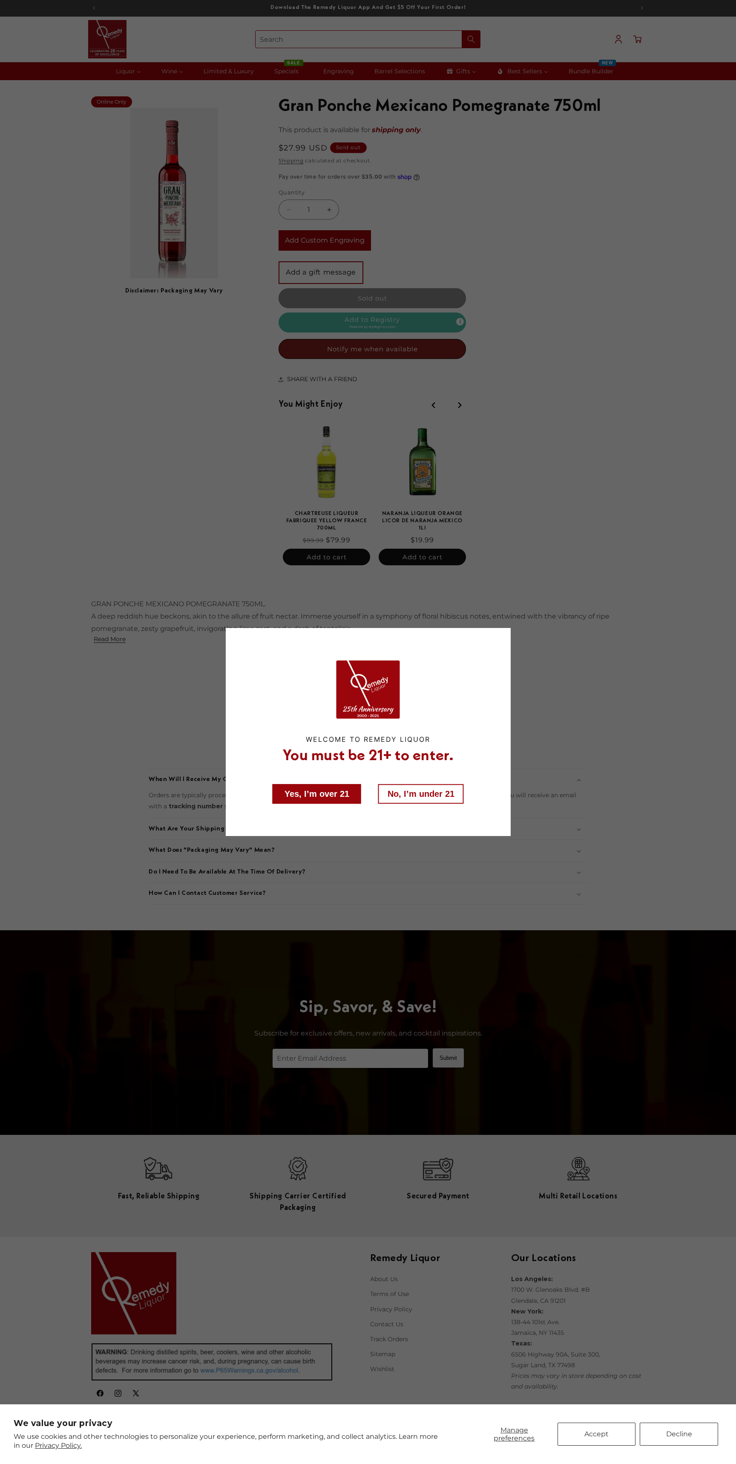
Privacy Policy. (58, 1445)
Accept (596, 1434)
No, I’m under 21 (421, 794)
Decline (679, 1434)
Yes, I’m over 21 (317, 794)
